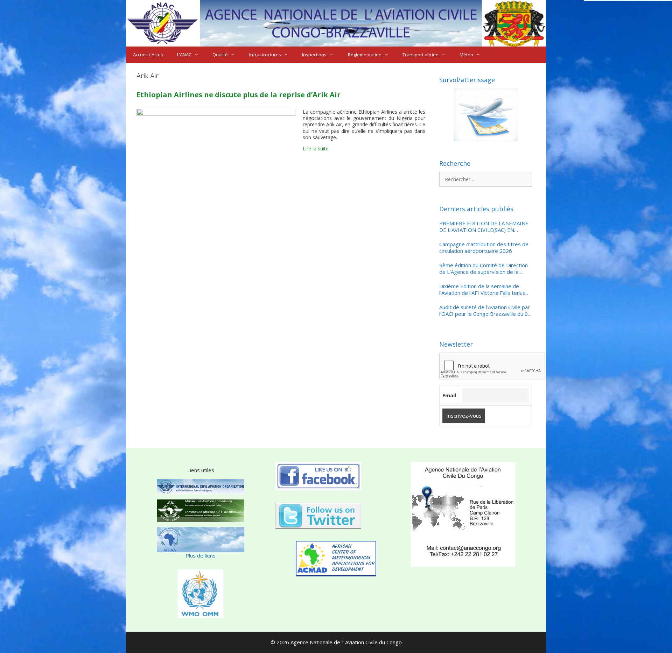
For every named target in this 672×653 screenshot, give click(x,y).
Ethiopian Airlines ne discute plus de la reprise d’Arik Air (238, 94)
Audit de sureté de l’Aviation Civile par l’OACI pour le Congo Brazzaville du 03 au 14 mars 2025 (485, 311)
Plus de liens (201, 555)
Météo (466, 54)
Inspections (314, 54)
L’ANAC (184, 54)
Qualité (220, 54)
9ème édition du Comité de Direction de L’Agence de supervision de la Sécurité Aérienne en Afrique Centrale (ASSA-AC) (484, 269)
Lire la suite (316, 148)
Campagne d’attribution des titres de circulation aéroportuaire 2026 (483, 248)
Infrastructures (265, 54)
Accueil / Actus (148, 54)
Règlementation (365, 54)
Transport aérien (420, 54)
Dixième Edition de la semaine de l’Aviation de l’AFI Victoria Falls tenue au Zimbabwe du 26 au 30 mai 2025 (482, 290)
